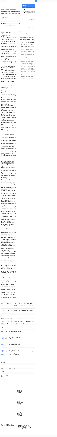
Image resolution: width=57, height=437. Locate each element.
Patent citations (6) (25, 27)
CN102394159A (2, 353)
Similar (32, 7)
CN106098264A (2, 332)
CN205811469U (2, 337)
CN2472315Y (2, 338)
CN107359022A (2, 321)
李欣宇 (31, 11)
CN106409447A (2, 319)
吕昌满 (34, 11)
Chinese (27, 9)
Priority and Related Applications (28, 28)
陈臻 (28, 11)
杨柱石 (32, 11)
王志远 (26, 11)
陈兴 (25, 11)
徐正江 (24, 11)
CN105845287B (2, 331)
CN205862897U (2, 343)
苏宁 (27, 11)
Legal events (31, 27)
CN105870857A (2, 354)
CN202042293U (2, 305)
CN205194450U (2, 350)
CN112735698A (2, 323)
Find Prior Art (29, 7)
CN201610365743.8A (3, 369)
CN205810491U (2, 349)
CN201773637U (2, 330)
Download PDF (24, 7)
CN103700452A (2, 310)
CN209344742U (2, 351)
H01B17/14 (3, 17)
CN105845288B (2, 344)
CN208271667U (2, 355)
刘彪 (29, 11)
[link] (4, 17)
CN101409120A (2, 303)
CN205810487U (2, 345)
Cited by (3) (28, 27)
